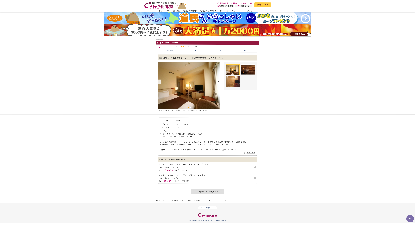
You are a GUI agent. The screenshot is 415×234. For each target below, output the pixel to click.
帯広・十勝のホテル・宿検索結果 (191, 201)
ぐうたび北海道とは (221, 3)
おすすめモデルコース (235, 11)
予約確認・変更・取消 (246, 3)
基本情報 (170, 50)
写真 (220, 50)
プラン (195, 50)
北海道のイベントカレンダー (212, 11)
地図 (245, 50)
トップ (161, 11)
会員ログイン (262, 5)
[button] (218, 82)
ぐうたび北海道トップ (207, 208)
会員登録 (234, 3)
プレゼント (251, 11)
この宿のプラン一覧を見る (207, 191)
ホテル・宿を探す (173, 11)
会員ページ (244, 6)
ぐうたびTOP (160, 201)
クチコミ (171, 46)
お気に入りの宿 (226, 6)
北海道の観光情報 (190, 11)
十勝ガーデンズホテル (169, 42)
